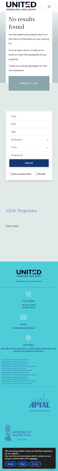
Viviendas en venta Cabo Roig (14, 364)
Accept (10, 464)
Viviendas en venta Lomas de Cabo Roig (18, 366)
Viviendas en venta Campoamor (15, 359)
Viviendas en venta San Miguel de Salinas (19, 375)
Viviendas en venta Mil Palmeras (15, 379)
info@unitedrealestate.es (23, 328)
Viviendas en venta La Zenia (13, 368)
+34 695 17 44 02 (28, 307)
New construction (21, 174)
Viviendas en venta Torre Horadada (16, 383)
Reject (22, 464)
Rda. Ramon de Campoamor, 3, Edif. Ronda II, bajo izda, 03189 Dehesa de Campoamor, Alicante (28, 349)
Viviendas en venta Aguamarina (15, 362)
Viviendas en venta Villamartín (14, 377)
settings (33, 458)
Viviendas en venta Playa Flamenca (16, 370)
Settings (35, 464)
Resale (42, 174)
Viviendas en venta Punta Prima (15, 372)
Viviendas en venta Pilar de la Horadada (18, 381)
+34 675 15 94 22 (28, 304)
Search (29, 163)
